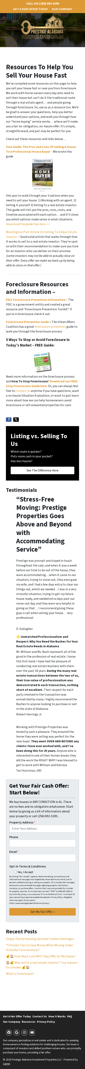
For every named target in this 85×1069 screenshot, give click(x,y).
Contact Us (39, 1016)
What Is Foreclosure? (20, 974)
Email (14, 852)
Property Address (22, 822)
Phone (13, 837)
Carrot (6, 1064)
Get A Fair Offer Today (30, 9)
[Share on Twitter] (16, 419)
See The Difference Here (42, 470)
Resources (28, 1022)
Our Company (62, 9)
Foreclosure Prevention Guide (27, 322)
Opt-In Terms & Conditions (27, 866)
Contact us (23, 391)
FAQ (69, 1016)
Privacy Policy (46, 1022)
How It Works (57, 1016)
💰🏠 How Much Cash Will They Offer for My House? (41, 956)
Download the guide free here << (28, 224)
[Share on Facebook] (8, 419)
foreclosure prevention (50, 327)
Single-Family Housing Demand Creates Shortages (40, 939)
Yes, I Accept (25, 872)
